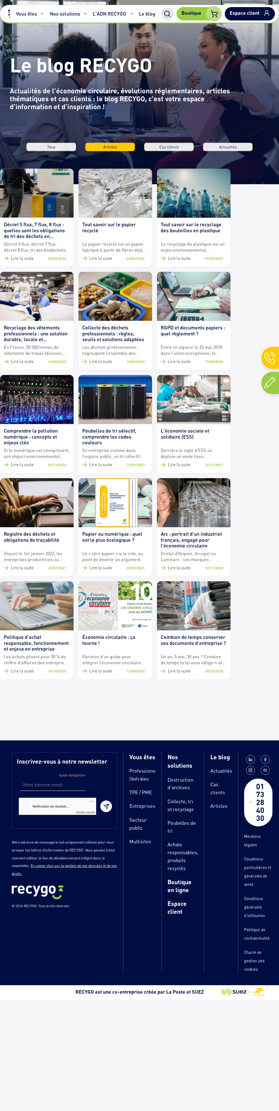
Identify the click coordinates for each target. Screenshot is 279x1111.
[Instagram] (250, 770)
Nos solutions (65, 14)
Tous (51, 146)
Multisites (140, 841)
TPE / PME (140, 792)
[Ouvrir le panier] (214, 14)
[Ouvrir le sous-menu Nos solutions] (85, 13)
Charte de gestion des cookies (254, 961)
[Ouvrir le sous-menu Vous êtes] (42, 13)
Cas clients (169, 146)
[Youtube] (265, 770)
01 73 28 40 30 (260, 802)
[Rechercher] (167, 14)
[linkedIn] (250, 759)
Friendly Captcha (85, 812)
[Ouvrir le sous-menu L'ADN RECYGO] (131, 13)
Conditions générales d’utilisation (254, 907)
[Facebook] (265, 759)
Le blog (147, 14)
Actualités (228, 146)
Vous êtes (26, 14)
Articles (110, 146)
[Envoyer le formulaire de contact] (106, 806)
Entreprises (142, 806)
